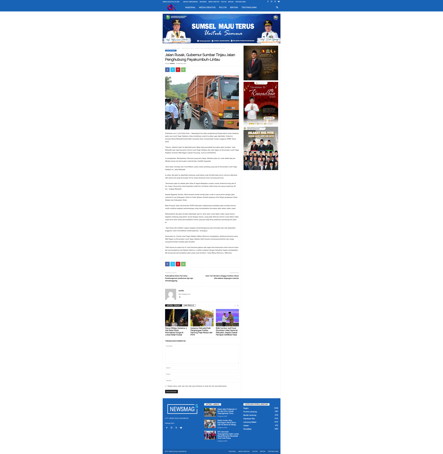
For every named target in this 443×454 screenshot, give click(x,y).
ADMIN (172, 63)
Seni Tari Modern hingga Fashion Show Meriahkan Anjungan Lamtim (222, 277)
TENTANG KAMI (240, 2)
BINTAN (230, 2)
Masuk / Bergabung (190, 2)
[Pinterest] (178, 69)
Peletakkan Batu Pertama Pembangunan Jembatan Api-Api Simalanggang (179, 278)
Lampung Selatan (249, 422)
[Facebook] (268, 1)
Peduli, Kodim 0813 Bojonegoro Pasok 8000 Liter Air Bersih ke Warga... (227, 423)
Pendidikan (247, 429)
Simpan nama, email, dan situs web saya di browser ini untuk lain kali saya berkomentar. (197, 386)
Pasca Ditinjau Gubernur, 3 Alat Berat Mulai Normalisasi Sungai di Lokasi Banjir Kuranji (176, 331)
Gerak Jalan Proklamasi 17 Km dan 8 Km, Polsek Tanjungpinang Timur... (227, 411)
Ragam (246, 408)
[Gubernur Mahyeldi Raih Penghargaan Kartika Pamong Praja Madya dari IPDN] (202, 317)
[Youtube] (278, 1)
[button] (277, 7)
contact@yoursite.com (182, 423)
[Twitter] (275, 1)
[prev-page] (235, 305)
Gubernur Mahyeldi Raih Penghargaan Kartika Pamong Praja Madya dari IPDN (201, 331)
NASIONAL (203, 2)
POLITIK (223, 2)
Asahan (246, 425)
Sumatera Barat (176, 48)
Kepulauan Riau (249, 419)
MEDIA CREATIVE (213, 2)
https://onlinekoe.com (184, 294)
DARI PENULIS (189, 305)
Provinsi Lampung (250, 412)
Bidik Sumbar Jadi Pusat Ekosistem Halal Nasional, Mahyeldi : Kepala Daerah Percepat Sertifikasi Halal (227, 331)
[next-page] (238, 305)
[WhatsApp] (183, 69)
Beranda (167, 48)
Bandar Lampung (249, 415)
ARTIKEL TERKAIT (173, 305)
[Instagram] (271, 1)
